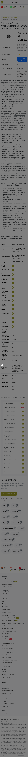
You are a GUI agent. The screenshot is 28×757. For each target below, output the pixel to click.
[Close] (2, 365)
